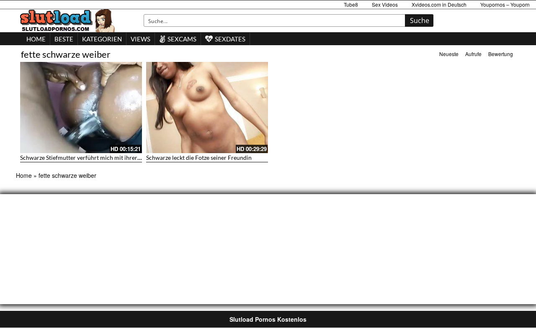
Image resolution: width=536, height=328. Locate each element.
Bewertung (500, 53)
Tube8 (351, 4)
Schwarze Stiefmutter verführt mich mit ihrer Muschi (89, 157)
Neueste (449, 53)
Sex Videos (385, 4)
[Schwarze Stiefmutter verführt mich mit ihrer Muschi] (81, 107)
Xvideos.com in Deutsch (439, 4)
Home (24, 175)
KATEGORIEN (102, 39)
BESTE (63, 39)
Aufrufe (473, 53)
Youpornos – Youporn (505, 4)
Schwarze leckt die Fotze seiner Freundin (199, 157)
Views (140, 39)
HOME (36, 39)
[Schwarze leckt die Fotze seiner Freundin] (207, 107)
